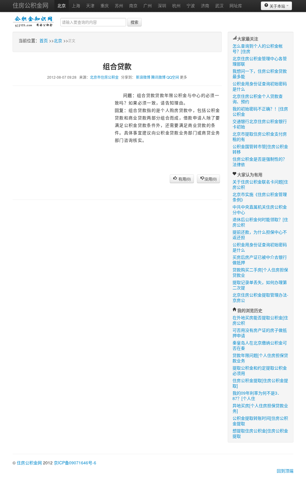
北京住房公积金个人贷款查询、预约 (257, 98)
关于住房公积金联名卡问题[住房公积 (260, 184)
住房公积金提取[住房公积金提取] (260, 383)
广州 (147, 5)
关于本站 (277, 6)
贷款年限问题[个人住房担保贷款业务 (260, 358)
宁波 (190, 5)
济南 (205, 5)
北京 (61, 5)
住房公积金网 (30, 5)
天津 (90, 5)
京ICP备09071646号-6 (75, 463)
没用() (210, 179)
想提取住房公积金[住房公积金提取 (260, 433)
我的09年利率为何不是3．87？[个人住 (256, 395)
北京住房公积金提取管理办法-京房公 (260, 297)
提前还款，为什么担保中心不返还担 (259, 234)
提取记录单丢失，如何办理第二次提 (259, 285)
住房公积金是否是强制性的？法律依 (259, 161)
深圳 (162, 5)
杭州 (176, 5)
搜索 (134, 22)
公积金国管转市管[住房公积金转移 (260, 149)
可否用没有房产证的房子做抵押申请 (259, 332)
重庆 (104, 5)
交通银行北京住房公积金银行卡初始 (259, 124)
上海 (76, 5)
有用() (184, 179)
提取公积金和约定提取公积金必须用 (259, 370)
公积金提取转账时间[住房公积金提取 (260, 420)
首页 (43, 40)
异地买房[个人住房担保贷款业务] (260, 408)
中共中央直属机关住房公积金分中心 (259, 209)
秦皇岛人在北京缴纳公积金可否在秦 (259, 345)
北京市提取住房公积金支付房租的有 (259, 136)
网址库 (236, 5)
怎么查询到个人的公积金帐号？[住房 (257, 48)
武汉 (219, 5)
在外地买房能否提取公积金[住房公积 (260, 320)
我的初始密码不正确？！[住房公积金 (260, 111)
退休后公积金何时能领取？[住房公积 (260, 222)
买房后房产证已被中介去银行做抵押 (259, 259)
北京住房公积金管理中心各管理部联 (259, 61)
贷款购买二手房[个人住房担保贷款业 (260, 272)
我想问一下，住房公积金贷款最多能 (259, 73)
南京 (133, 5)
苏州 (119, 5)
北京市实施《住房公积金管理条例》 (259, 197)
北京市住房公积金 (104, 77)
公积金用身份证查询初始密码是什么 (259, 86)
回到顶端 (285, 471)
